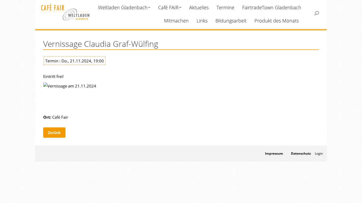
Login (319, 153)
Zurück (54, 132)
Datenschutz (301, 153)
